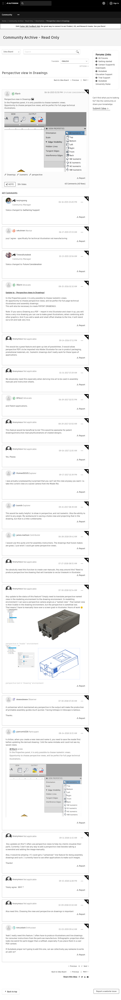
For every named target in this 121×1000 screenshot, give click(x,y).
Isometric (23, 174)
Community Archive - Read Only (21, 21)
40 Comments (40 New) (75, 183)
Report (82, 178)
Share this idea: (70, 976)
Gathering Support (31, 210)
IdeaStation (39, 21)
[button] (82, 202)
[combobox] (36, 3)
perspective (37, 174)
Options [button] (83, 66)
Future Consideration (75, 92)
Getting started (105, 61)
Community (7, 14)
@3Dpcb (13, 749)
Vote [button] (11, 184)
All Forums (103, 58)
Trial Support (104, 77)
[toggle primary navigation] (4, 3)
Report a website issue (106, 991)
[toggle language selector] (103, 3)
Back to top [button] (12, 991)
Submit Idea (100, 108)
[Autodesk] (13, 3)
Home (4, 21)
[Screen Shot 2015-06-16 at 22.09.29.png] (45, 142)
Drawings (11, 174)
